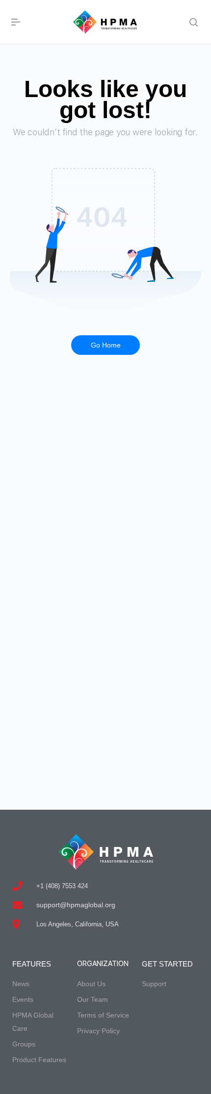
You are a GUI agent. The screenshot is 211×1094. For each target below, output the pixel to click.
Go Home (106, 345)
